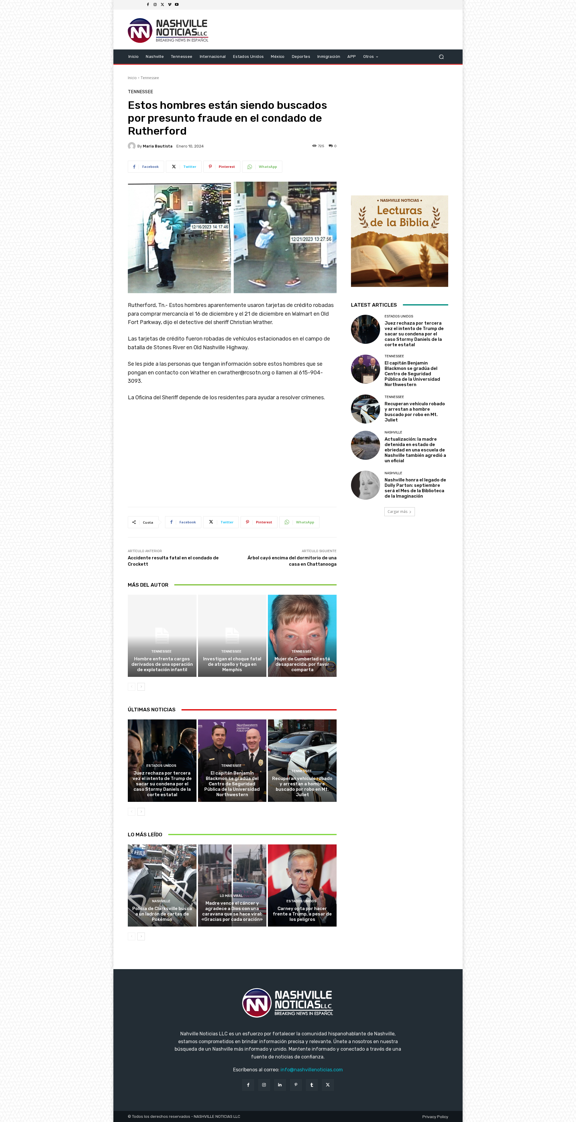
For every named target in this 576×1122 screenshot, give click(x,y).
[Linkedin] (280, 1085)
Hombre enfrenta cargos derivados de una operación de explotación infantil (162, 664)
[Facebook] (148, 4)
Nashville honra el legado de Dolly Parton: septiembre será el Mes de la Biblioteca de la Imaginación (415, 488)
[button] (441, 56)
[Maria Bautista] (132, 146)
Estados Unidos (161, 765)
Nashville (161, 901)
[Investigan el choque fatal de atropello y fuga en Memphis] (232, 636)
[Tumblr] (312, 1085)
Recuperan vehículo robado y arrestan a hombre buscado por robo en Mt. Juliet (302, 786)
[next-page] (141, 687)
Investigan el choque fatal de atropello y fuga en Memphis (232, 664)
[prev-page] (131, 687)
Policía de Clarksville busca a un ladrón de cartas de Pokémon (162, 914)
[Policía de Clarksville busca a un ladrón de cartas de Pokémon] (162, 885)
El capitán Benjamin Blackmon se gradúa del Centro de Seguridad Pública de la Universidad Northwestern (232, 783)
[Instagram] (155, 4)
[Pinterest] (296, 1085)
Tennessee (150, 77)
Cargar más (397, 511)
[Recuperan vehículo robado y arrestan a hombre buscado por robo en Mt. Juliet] (302, 760)
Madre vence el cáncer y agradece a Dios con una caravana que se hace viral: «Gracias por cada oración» (232, 911)
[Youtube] (176, 4)
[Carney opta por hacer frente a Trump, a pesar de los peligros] (302, 885)
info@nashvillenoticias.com (311, 1070)
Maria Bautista (157, 146)
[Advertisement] (232, 457)
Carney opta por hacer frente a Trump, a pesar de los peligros (302, 914)
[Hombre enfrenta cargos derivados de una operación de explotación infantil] (162, 636)
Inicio (132, 77)
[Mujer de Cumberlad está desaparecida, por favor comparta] (302, 636)
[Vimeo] (169, 4)
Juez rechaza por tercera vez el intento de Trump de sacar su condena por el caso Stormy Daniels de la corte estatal (162, 783)
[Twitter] (162, 4)
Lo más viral (231, 895)
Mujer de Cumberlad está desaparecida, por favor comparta (302, 664)
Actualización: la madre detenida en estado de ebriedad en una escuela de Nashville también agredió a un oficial (415, 449)
